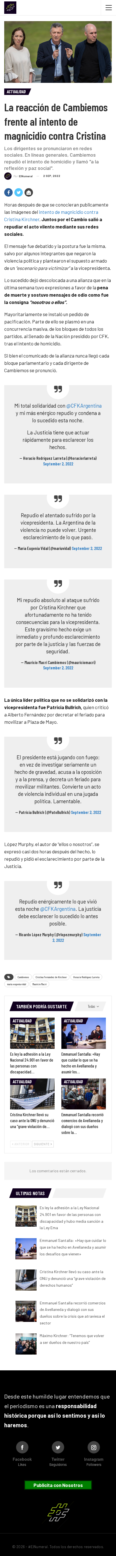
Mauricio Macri (39, 984)
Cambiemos (23, 977)
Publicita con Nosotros (58, 1485)
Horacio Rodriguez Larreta (86, 977)
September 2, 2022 (58, 463)
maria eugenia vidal (16, 984)
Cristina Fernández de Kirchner (51, 977)
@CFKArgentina (84, 405)
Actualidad (16, 91)
